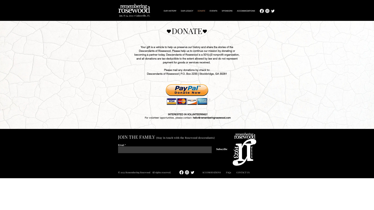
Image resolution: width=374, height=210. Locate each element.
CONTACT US (243, 172)
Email (121, 145)
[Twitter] (273, 11)
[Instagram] (267, 11)
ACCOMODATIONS (211, 172)
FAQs (228, 172)
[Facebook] (262, 11)
